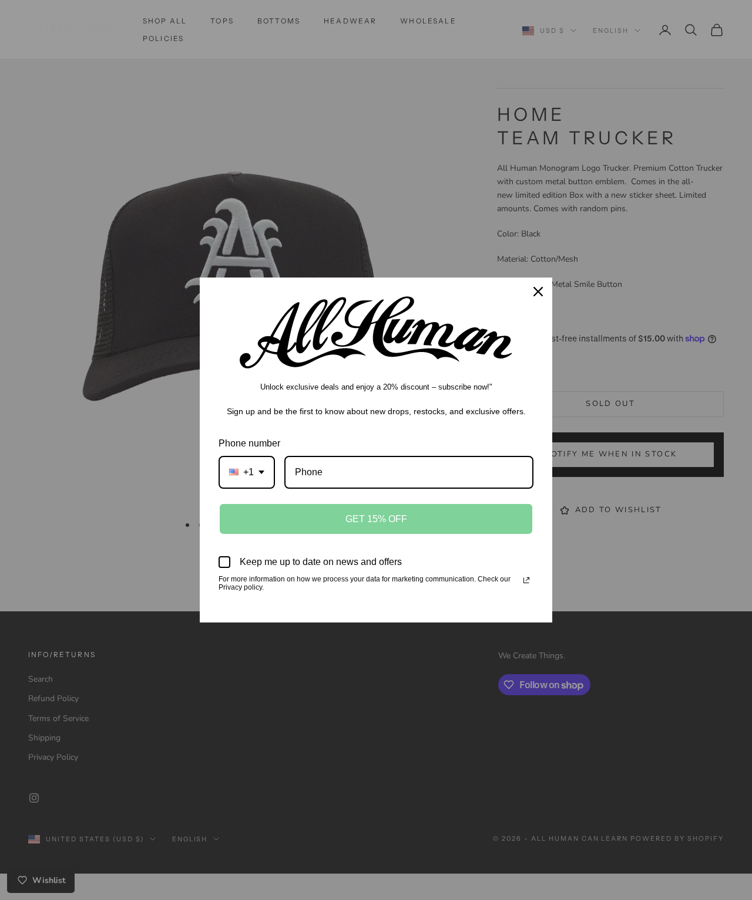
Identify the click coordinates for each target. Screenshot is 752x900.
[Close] (538, 292)
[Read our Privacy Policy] (526, 580)
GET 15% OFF (376, 519)
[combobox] (247, 472)
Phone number (249, 443)
